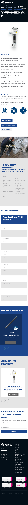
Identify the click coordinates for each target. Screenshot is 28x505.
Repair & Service (19, 462)
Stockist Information (20, 467)
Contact (17, 450)
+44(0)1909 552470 (8, 5)
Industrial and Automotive (4, 458)
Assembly (3, 455)
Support (17, 447)
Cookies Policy (18, 470)
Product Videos (18, 465)
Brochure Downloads (20, 454)
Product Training (19, 464)
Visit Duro (23, 8)
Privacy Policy (18, 472)
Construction (4, 454)
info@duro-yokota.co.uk (10, 7)
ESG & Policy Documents (18, 460)
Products (17, 444)
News (16, 449)
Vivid (5, 495)
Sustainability (18, 469)
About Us (17, 445)
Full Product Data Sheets (19, 456)
